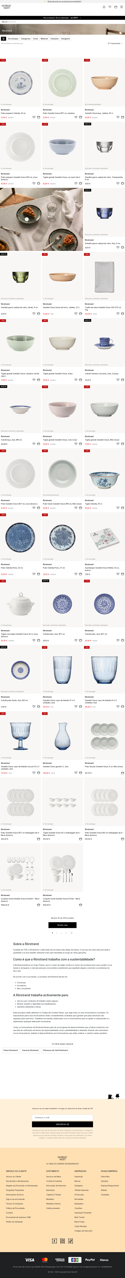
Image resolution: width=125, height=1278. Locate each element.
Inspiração (79, 1177)
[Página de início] (6, 7)
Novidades (79, 1199)
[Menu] (122, 7)
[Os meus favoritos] (110, 7)
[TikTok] (71, 1241)
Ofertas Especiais (82, 1190)
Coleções (55, 39)
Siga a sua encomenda (15, 1199)
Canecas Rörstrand (30, 1050)
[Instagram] (62, 1241)
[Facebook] (54, 1241)
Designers (65, 39)
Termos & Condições (14, 1204)
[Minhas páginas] (104, 7)
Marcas (4, 22)
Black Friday (79, 1222)
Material (44, 39)
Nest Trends (79, 1217)
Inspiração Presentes (83, 1213)
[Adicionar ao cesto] (38, 117)
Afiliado (104, 1190)
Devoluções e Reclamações (17, 1181)
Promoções (79, 1195)
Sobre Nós (105, 1177)
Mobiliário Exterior (53, 1204)
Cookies (9, 1213)
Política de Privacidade (15, 1208)
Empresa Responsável (110, 1186)
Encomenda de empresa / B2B (18, 1217)
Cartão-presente (53, 1208)
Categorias (25, 39)
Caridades (105, 1195)
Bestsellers (79, 1204)
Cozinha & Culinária (54, 1181)
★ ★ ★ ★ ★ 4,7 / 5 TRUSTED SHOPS (64, 1)
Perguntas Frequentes (15, 1190)
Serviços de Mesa (53, 1177)
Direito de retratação (14, 1222)
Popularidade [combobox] (115, 43)
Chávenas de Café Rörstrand (55, 1050)
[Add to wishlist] (34, 117)
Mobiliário (50, 1199)
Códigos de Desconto (83, 1231)
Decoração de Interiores (56, 1186)
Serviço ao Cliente (13, 1177)
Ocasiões (78, 1208)
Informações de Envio (15, 1195)
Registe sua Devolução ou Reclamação (22, 1186)
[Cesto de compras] (116, 7)
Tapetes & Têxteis (53, 1195)
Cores (35, 39)
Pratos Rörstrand (10, 1050)
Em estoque (13, 39)
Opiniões (104, 1181)
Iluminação (50, 1190)
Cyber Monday (81, 1226)
